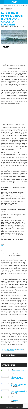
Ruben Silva (11, 350)
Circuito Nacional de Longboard (9, 348)
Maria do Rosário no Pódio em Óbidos (19, 391)
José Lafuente (7, 349)
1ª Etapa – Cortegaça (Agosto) (9, 245)
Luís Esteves (20, 349)
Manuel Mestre (4, 350)
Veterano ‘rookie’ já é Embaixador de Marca (17, 378)
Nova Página (20, 407)
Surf (12, 369)
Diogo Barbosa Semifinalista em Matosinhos (16, 399)
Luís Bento (14, 349)
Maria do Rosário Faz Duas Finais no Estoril (18, 385)
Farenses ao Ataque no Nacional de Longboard (18, 371)
